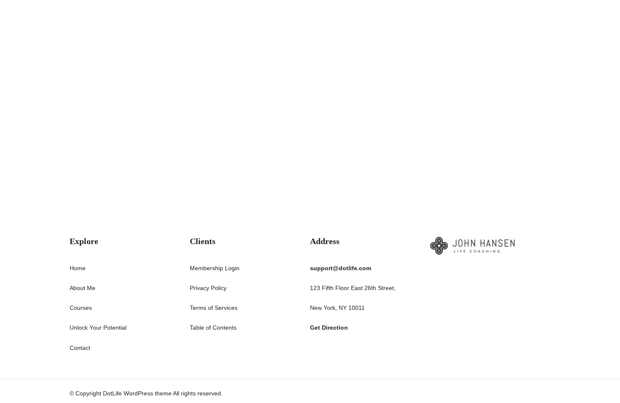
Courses (81, 307)
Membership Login (215, 268)
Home (78, 268)
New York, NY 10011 (337, 307)
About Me (82, 288)
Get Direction (329, 327)
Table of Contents (213, 327)
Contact (80, 347)
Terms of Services (213, 307)
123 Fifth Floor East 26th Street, (353, 288)
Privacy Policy (208, 288)
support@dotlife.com (340, 268)
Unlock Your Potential (98, 327)
